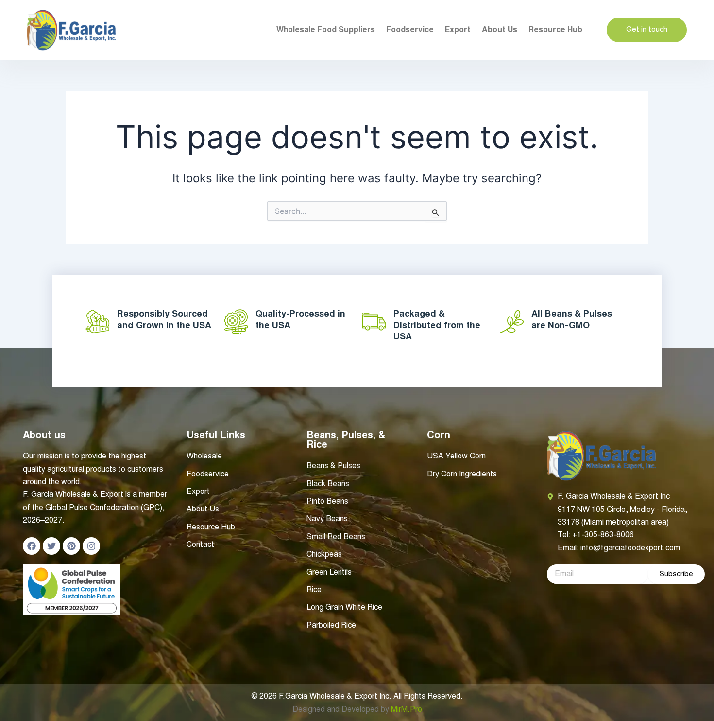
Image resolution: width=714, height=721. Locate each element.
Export (458, 30)
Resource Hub (555, 30)
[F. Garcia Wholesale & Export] (71, 30)
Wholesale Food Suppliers (325, 30)
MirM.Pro (406, 710)
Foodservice (410, 30)
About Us (499, 30)
